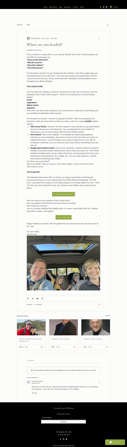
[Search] (110, 4)
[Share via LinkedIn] (37, 298)
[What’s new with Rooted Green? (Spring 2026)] (31, 327)
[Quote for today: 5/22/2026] (63, 327)
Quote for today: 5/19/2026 (93, 339)
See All (108, 315)
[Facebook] (101, 7)
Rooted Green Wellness (64, 408)
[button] (108, 25)
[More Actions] (99, 382)
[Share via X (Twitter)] (33, 298)
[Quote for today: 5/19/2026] (95, 327)
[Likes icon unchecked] (33, 393)
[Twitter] (106, 7)
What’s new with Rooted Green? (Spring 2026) (30, 340)
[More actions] (99, 38)
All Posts (20, 25)
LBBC (28, 25)
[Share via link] (42, 298)
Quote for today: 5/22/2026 (61, 339)
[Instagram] (103, 7)
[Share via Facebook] (28, 298)
